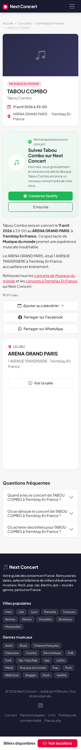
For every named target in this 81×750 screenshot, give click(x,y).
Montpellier (13, 626)
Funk (8, 660)
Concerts (25, 23)
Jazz (47, 660)
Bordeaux (65, 619)
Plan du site (53, 720)
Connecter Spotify (43, 196)
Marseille (50, 612)
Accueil (8, 23)
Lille (21, 612)
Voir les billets (60, 743)
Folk (71, 653)
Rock (46, 675)
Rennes (10, 619)
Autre (9, 645)
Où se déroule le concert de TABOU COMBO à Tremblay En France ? (37, 513)
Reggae (30, 675)
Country (31, 653)
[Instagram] (40, 705)
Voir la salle (43, 383)
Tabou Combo (19, 98)
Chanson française (46, 645)
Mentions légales (32, 715)
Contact (11, 715)
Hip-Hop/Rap (27, 660)
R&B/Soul (11, 675)
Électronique (52, 653)
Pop (55, 667)
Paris (8, 612)
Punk (68, 667)
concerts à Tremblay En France (51, 281)
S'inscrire (40, 207)
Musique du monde (24, 83)
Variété (61, 675)
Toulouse (69, 612)
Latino (60, 660)
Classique (12, 653)
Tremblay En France (50, 23)
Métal (9, 667)
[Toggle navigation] (72, 6)
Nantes (27, 619)
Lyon (34, 612)
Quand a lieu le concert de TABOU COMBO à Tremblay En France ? (36, 497)
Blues (23, 645)
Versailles (45, 619)
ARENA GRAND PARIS (30, 114)
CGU (52, 715)
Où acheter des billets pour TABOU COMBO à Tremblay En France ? (36, 529)
